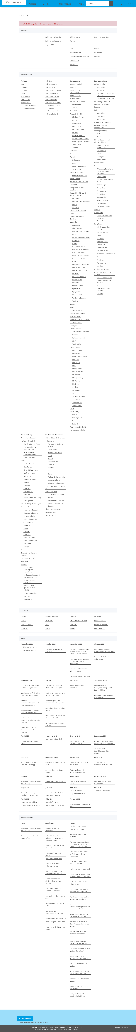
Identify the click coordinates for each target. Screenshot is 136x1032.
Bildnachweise (75, 37)
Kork (74, 366)
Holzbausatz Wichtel (29, 650)
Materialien (74, 222)
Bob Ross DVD (50, 87)
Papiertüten (101, 194)
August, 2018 (74, 757)
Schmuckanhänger (30, 519)
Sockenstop (76, 399)
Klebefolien (101, 113)
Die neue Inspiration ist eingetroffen (102, 782)
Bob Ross (24, 628)
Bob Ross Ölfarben (52, 96)
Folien (74, 243)
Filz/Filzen (73, 151)
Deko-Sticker (74, 111)
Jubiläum (51, 465)
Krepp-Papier (101, 176)
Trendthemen (75, 347)
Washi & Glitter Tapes (101, 269)
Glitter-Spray (76, 123)
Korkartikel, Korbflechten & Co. (81, 260)
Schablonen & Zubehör (80, 139)
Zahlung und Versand (53, 41)
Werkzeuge (25, 561)
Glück (50, 455)
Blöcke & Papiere (78, 117)
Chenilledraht (77, 228)
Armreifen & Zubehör (28, 438)
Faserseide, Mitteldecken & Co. (55, 487)
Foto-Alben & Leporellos (102, 122)
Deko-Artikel (76, 160)
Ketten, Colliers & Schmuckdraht (30, 448)
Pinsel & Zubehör (78, 135)
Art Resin (97, 617)
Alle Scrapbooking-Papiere (103, 228)
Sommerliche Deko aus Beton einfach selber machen (29, 730)
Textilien (75, 301)
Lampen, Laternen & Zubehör (77, 218)
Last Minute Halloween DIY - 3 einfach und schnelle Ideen (104, 650)
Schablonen (98, 212)
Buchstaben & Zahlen (77, 102)
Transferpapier (102, 203)
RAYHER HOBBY (99, 628)
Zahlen (74, 108)
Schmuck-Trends (27, 522)
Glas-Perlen (28, 467)
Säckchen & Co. (75, 316)
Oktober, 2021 (99, 644)
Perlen (23, 461)
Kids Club (75, 359)
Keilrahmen (76, 126)
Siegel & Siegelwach (79, 396)
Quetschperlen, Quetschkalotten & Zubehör (30, 588)
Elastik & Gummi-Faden (32, 444)
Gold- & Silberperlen (31, 470)
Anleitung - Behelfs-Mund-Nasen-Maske (103, 696)
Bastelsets (73, 87)
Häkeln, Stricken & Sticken (79, 182)
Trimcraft (73, 617)
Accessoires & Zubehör (80, 332)
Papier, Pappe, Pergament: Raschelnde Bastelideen (30, 794)
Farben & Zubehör (76, 114)
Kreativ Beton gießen (101, 37)
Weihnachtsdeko (29, 109)
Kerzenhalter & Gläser (56, 501)
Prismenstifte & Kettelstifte (29, 581)
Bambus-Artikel (77, 350)
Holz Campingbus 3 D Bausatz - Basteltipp (28, 763)
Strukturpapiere (102, 200)
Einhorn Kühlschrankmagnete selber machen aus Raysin (31, 703)
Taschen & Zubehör (79, 298)
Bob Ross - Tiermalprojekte (53, 110)
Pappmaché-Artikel (79, 276)
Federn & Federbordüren (81, 237)
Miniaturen (52, 471)
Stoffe (74, 341)
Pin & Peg (75, 384)
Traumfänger (77, 405)
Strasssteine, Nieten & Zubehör (29, 554)
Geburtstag (101, 245)
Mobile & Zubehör (78, 267)
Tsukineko (73, 624)
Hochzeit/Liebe (53, 462)
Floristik (72, 157)
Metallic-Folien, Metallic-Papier (105, 180)
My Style (75, 132)
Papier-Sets (101, 188)
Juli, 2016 (48, 788)
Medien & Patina (78, 129)
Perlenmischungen (30, 479)
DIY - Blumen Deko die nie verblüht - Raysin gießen (30, 687)
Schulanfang (25, 96)
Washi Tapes (101, 160)
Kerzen (74, 415)
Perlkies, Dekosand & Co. (56, 477)
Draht (74, 163)
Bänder (75, 335)
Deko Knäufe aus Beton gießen (29, 742)
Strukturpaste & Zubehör (81, 142)
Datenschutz (74, 61)
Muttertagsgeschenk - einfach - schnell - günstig (54, 702)
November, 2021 (76, 644)
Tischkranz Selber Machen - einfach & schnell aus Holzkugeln (80, 661)
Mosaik (72, 304)
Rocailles (27, 485)
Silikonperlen (28, 491)
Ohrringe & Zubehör (31, 513)
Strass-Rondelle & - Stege (33, 498)
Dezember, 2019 (51, 736)
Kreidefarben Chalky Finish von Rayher (79, 763)
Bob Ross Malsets (51, 93)
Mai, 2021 (48, 680)
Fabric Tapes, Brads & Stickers (101, 106)
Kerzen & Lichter (51, 491)
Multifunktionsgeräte (104, 277)
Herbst (50, 459)
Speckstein (76, 289)
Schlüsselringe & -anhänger (80, 319)
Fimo (71, 154)
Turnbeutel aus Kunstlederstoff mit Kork (103, 763)
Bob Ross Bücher (51, 84)
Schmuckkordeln (29, 458)
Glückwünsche (102, 248)
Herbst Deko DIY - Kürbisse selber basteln (103, 658)
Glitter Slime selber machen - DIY (55, 763)
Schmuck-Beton (29, 538)
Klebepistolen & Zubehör (81, 201)
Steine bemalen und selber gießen (55, 709)
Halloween (24, 87)
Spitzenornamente (79, 338)
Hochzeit (24, 90)
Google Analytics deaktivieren (40, 1027)
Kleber (74, 204)
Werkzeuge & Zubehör (78, 430)
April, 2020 (25, 736)
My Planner (76, 381)
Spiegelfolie (76, 292)
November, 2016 (100, 776)
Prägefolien (101, 116)
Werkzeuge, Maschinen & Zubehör (103, 273)
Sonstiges (75, 207)
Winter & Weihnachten (56, 483)
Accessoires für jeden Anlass (55, 445)
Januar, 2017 (74, 776)
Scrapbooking (101, 197)
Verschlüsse (28, 599)
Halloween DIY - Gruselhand (80, 676)
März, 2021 (74, 680)
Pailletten (75, 273)
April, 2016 (25, 799)
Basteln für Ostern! (53, 802)
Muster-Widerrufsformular (79, 57)
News (23, 823)
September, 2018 (51, 757)
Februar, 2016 (75, 799)
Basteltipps (98, 49)
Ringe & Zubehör (30, 516)
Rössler (23, 617)
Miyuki (47, 628)
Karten (99, 134)
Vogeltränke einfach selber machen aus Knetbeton (30, 694)
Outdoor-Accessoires (102, 791)
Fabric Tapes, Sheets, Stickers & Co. (104, 146)
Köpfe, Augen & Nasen (78, 211)
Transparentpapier (103, 206)
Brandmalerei (75, 99)
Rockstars (27, 488)
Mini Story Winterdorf (54, 739)
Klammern (73, 185)
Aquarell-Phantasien (78, 794)
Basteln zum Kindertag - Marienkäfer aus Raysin (54, 687)
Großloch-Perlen (29, 473)
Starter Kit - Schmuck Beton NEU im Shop (31, 782)
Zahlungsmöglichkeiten (53, 37)
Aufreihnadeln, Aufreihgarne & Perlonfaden (29, 569)
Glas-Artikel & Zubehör (80, 250)
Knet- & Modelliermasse (80, 256)
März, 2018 (98, 757)
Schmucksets (25, 550)
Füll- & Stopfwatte (78, 247)
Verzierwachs (77, 421)
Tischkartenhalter (54, 480)
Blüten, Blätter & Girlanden (55, 438)
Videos (72, 823)
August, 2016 (25, 788)
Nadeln (72, 307)
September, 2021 (27, 680)
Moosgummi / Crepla (79, 270)
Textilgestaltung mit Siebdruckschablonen (77, 771)
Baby (23, 84)
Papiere (97, 166)
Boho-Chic (27, 525)
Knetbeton (76, 362)
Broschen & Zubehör (31, 510)
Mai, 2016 (97, 788)
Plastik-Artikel (77, 279)
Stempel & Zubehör (101, 232)
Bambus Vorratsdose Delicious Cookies (77, 742)
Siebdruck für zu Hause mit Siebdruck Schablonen (55, 717)
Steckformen (76, 169)
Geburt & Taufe (102, 241)
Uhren (72, 409)
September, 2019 (100, 736)
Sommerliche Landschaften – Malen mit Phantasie (55, 794)
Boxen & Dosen (75, 95)
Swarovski (48, 620)
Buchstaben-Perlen (30, 464)
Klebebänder (77, 198)
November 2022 (27, 644)
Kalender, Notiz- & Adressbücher (100, 126)
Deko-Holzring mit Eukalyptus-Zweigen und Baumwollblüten (103, 688)
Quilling (75, 387)
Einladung (100, 238)
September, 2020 (100, 680)
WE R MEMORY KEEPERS (78, 620)
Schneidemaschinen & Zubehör (105, 282)
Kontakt (97, 57)
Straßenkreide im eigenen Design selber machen (30, 711)
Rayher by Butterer (101, 624)
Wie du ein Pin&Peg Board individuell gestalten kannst (104, 742)
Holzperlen (27, 476)
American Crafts (100, 620)
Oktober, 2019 (75, 736)
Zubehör (75, 148)
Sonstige (27, 495)
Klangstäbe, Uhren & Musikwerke (77, 189)
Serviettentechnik (76, 323)
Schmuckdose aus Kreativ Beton (54, 771)
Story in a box (77, 402)
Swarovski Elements (28, 558)
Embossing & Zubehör (102, 102)
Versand (45, 1022)
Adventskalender (30, 106)
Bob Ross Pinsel (51, 99)
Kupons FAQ (49, 45)
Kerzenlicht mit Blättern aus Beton (80, 805)
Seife (74, 393)
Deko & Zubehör (100, 84)
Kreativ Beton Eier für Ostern (55, 781)
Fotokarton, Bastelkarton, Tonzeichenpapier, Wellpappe (105, 171)
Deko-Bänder (52, 449)
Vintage (26, 547)
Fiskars (23, 620)
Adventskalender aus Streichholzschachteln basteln (102, 751)
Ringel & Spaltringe (30, 593)
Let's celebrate (77, 372)
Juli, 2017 (24, 776)
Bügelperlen (76, 225)
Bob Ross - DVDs (54, 106)
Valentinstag (25, 99)
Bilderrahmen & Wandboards (75, 91)
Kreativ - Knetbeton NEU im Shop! (79, 782)
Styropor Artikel (77, 295)
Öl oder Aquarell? (77, 791)
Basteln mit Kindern (77, 84)
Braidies (26, 531)
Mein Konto (98, 53)
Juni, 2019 (24, 757)
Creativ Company (51, 617)
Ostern (23, 93)
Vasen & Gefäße (51, 515)
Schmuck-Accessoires (28, 507)
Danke (99, 235)
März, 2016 (49, 799)
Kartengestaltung (100, 131)
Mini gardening (77, 378)
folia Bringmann (27, 624)
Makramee (76, 375)
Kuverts (99, 137)
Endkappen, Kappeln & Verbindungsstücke (32, 576)
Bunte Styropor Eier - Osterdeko (77, 687)
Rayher (72, 628)
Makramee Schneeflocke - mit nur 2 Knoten (79, 670)
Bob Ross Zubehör (51, 114)
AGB (71, 49)
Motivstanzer (98, 163)
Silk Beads (27, 544)
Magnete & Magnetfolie (80, 264)
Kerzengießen (77, 418)
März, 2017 (49, 776)
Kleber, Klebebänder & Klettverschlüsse (78, 194)
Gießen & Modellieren (77, 172)
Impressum (74, 64)
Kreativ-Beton (77, 369)
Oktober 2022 (50, 644)
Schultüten (76, 390)
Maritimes (51, 468)
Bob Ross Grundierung (53, 90)
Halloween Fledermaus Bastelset (53, 650)
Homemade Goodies (79, 356)
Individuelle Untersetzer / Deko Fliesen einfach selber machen (31, 720)
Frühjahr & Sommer (55, 452)
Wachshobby (74, 412)
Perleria (26, 482)
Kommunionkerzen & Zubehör (55, 505)
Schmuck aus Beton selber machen (54, 724)
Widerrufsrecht (75, 53)
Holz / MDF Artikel (78, 253)
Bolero (26, 528)
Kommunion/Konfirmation (106, 254)
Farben (74, 120)
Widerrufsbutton (25, 1019)
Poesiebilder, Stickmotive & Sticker (105, 94)
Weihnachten (25, 102)
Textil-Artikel (76, 145)
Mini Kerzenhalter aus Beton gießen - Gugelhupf (55, 694)
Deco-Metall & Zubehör (80, 231)
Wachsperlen (28, 501)
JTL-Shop (125, 1027)
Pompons (75, 283)
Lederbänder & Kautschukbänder (30, 453)
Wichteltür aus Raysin (29, 647)
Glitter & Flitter (75, 178)
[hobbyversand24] (11, 2)
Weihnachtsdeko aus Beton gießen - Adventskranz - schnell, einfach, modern (79, 651)
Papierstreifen (102, 191)
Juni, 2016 (73, 788)
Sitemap (73, 41)
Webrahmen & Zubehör (78, 427)
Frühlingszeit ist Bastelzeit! (31, 805)
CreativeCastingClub (79, 175)
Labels (72, 214)
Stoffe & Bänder (75, 329)
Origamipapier (102, 185)
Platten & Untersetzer (53, 509)
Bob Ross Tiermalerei (53, 102)
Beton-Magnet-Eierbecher (55, 805)
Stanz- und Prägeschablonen (103, 220)
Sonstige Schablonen (104, 216)
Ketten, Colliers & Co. (28, 441)
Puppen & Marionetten (78, 313)
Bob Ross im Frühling (29, 802)
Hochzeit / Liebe (102, 251)
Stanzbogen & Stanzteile (105, 99)
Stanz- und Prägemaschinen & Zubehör (103, 288)
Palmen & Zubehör (76, 310)
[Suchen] (111, 3)
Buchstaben (76, 105)
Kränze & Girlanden (79, 166)
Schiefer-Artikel (77, 286)
